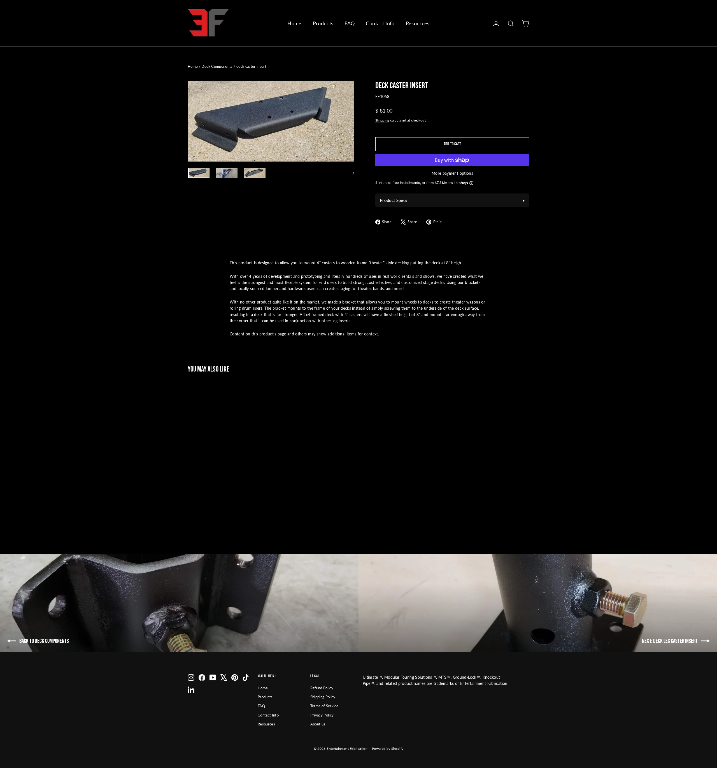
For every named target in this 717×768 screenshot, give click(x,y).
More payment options (452, 173)
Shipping (382, 120)
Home (294, 23)
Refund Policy (322, 688)
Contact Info (380, 23)
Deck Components (216, 66)
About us (317, 724)
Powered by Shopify (387, 748)
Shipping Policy (323, 697)
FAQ (349, 23)
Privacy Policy (322, 715)
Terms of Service (324, 706)
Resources (418, 23)
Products (323, 23)
